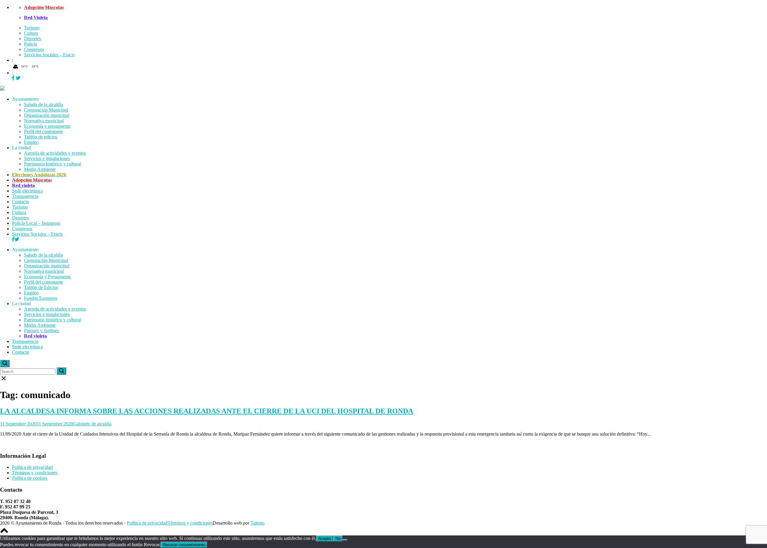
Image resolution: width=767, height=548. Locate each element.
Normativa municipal (44, 120)
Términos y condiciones (34, 472)
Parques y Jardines (41, 330)
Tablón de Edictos (41, 287)
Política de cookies (29, 478)
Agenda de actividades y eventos (55, 153)
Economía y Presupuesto (47, 276)
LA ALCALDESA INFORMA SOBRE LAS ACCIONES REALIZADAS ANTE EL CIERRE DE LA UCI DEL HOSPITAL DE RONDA (206, 411)
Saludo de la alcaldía (43, 104)
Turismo (32, 27)
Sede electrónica (27, 190)
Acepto (324, 538)
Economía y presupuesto (47, 126)
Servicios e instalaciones (47, 158)
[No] (345, 540)
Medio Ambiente (40, 169)
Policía (30, 43)
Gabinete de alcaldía (92, 423)
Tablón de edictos (40, 136)
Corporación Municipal (46, 109)
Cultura (31, 33)
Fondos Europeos (40, 298)
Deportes (32, 38)
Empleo (31, 142)
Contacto (20, 201)
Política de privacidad (32, 467)
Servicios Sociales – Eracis (49, 54)
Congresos (34, 49)
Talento (257, 523)
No (338, 538)
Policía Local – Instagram (36, 223)
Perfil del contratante (43, 131)
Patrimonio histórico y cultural (52, 163)
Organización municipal (46, 115)
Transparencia (25, 196)
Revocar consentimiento (184, 545)
